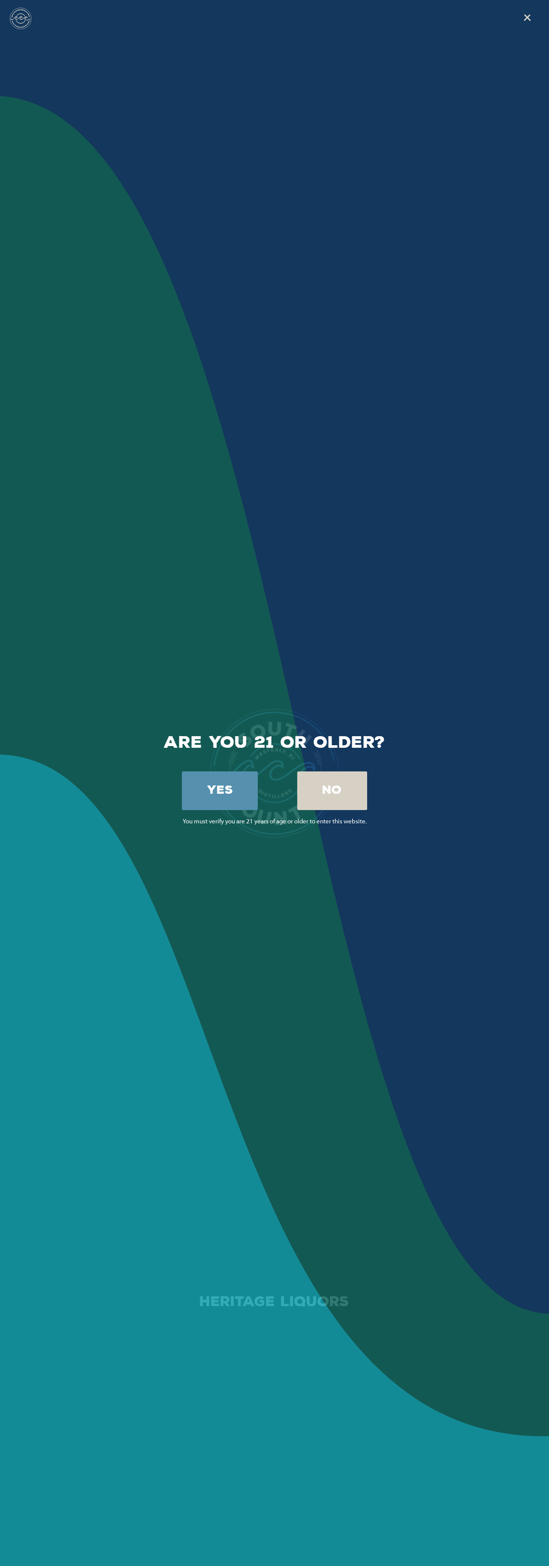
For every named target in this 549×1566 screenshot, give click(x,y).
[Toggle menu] (529, 18)
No (332, 791)
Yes (220, 791)
